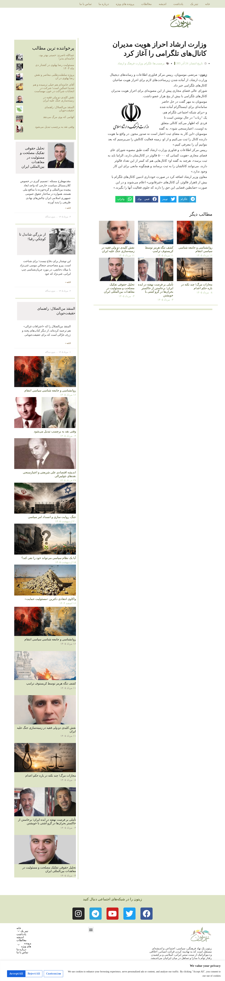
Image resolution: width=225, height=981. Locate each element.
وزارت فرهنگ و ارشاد (130, 63)
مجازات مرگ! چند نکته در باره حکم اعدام (196, 286)
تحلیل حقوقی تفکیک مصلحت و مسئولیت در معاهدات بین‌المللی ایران (119, 288)
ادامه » (68, 208)
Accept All (16, 974)
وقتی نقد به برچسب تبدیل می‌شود (54, 126)
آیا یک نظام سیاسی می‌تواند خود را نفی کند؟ (48, 558)
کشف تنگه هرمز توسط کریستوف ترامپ (159, 249)
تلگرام (148, 63)
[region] (112, 970)
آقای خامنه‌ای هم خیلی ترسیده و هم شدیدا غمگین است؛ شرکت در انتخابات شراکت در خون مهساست (53, 88)
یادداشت (178, 3)
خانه (207, 3)
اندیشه (162, 3)
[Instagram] (78, 914)
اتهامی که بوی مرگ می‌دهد (58, 116)
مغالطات (146, 3)
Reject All (34, 974)
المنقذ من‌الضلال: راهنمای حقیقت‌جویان (59, 109)
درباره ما (104, 3)
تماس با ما (85, 3)
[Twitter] (129, 914)
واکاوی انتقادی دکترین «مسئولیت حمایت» (50, 599)
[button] (91, 929)
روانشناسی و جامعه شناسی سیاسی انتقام (195, 249)
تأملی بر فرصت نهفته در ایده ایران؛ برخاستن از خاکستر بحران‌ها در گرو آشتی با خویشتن (155, 290)
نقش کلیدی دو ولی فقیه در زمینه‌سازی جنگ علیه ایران (118, 249)
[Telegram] (95, 914)
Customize (53, 974)
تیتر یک (194, 3)
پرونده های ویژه (125, 3)
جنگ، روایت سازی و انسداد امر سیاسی (52, 517)
